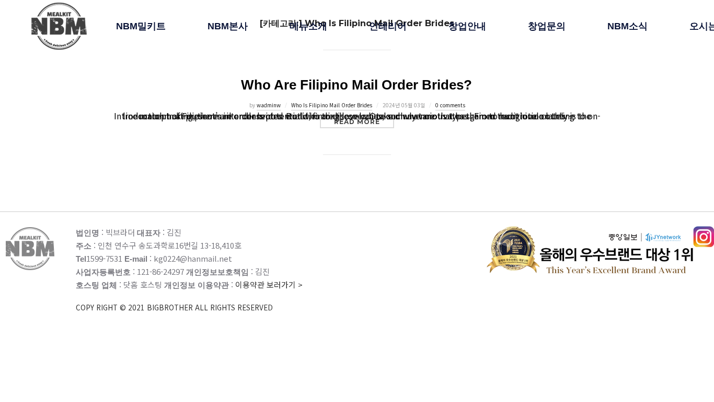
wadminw (269, 105)
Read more (364, 121)
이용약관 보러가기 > (189, 295)
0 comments (450, 105)
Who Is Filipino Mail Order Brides (331, 105)
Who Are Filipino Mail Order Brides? (356, 85)
